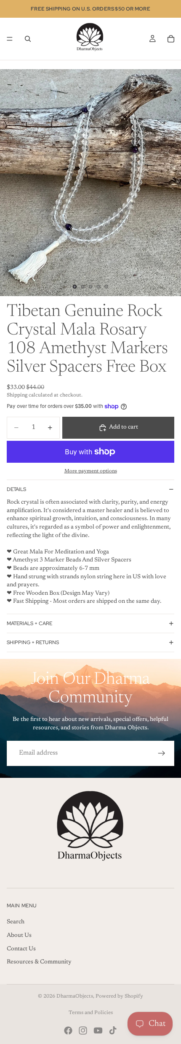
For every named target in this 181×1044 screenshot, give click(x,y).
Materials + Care (29, 623)
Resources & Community (39, 962)
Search (15, 922)
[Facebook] (68, 1030)
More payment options (90, 471)
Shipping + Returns (33, 642)
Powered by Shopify (119, 996)
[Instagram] (83, 1030)
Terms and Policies (91, 1012)
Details (16, 489)
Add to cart (123, 427)
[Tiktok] (113, 1030)
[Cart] (171, 39)
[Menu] (9, 39)
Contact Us (21, 949)
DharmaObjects (74, 996)
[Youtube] (98, 1030)
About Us (19, 935)
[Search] (28, 39)
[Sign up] (161, 753)
